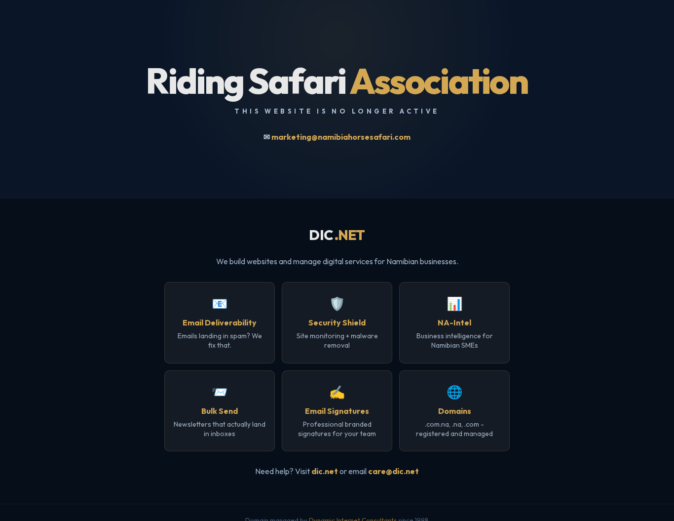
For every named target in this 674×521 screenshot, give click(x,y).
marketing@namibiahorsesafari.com (341, 137)
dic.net (324, 471)
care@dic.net (393, 471)
